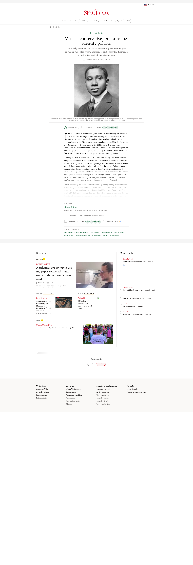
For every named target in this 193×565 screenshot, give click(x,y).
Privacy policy (71, 392)
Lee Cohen (126, 296)
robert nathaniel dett (82, 235)
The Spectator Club (103, 404)
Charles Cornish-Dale (44, 325)
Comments (88, 127)
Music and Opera (82, 232)
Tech (91, 21)
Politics (64, 21)
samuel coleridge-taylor (111, 235)
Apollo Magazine (102, 392)
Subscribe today (132, 389)
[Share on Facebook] (104, 127)
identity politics (119, 232)
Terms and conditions (74, 395)
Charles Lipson (128, 288)
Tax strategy (70, 398)
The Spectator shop (103, 395)
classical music (95, 232)
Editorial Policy (41, 398)
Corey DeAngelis (128, 259)
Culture (83, 21)
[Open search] (118, 21)
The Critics (56, 27)
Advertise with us (42, 392)
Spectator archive (102, 398)
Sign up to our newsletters (136, 392)
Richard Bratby (71, 206)
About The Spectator (73, 389)
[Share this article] (116, 127)
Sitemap (69, 404)
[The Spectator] (96, 12)
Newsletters (110, 21)
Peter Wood (126, 312)
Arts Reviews (68, 232)
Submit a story (41, 395)
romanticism (96, 235)
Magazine (99, 21)
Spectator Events (102, 401)
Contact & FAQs (42, 389)
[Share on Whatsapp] (112, 127)
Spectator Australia (103, 389)
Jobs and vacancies (73, 401)
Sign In (127, 20)
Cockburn (73, 21)
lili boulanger (68, 235)
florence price (107, 232)
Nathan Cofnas (43, 263)
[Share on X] (108, 127)
